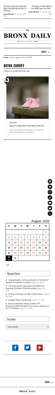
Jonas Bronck (9, 14)
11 (21, 242)
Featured (13, 123)
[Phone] (50, 213)
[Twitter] (50, 187)
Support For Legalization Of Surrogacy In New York (26, 125)
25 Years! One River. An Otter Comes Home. (25, 294)
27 (34, 253)
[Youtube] (50, 203)
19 (27, 248)
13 (34, 242)
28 (40, 253)
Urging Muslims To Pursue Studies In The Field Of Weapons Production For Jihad (27, 281)
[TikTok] (50, 197)
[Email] (50, 208)
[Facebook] (50, 181)
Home (6, 57)
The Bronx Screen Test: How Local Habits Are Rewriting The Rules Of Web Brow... (15, 8)
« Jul (7, 265)
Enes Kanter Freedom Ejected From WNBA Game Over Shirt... (41, 7)
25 (21, 253)
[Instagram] (50, 192)
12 (27, 242)
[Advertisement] (27, 179)
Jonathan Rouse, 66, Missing (19, 300)
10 (15, 242)
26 (27, 253)
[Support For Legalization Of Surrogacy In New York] (27, 97)
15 (46, 242)
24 (15, 253)
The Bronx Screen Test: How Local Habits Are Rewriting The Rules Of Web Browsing (25, 287)
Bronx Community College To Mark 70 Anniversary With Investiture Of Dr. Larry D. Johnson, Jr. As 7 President (27, 305)
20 (34, 248)
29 (46, 253)
